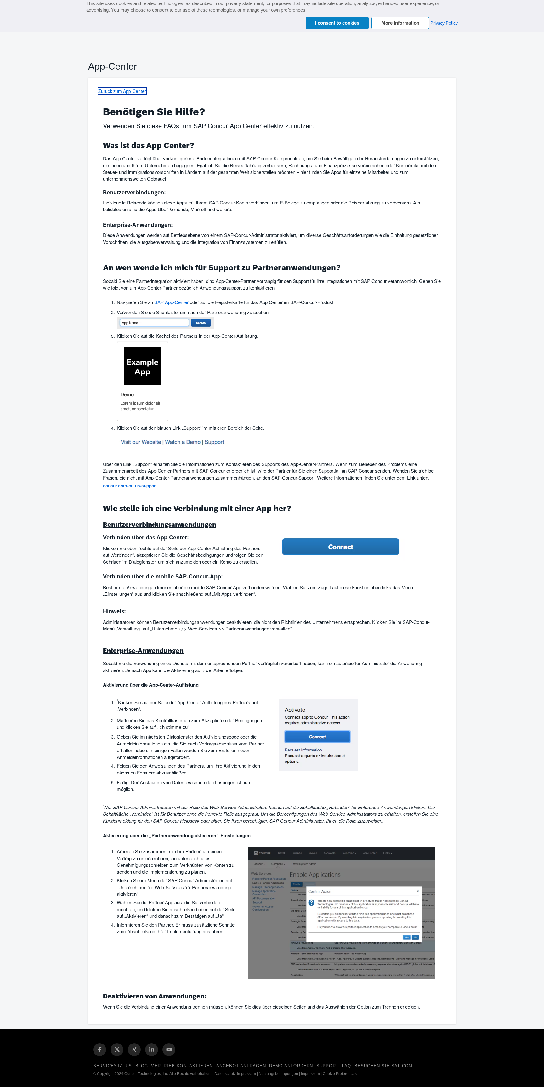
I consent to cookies (337, 23)
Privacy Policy (444, 23)
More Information (400, 23)
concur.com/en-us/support (130, 485)
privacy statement (244, 3)
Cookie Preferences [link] (340, 1074)
